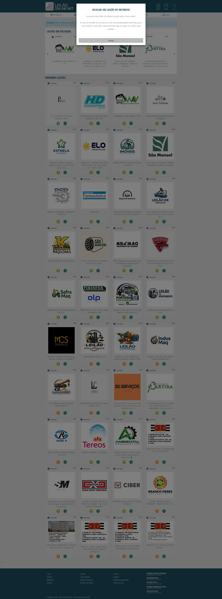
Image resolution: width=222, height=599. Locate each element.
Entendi (111, 40)
